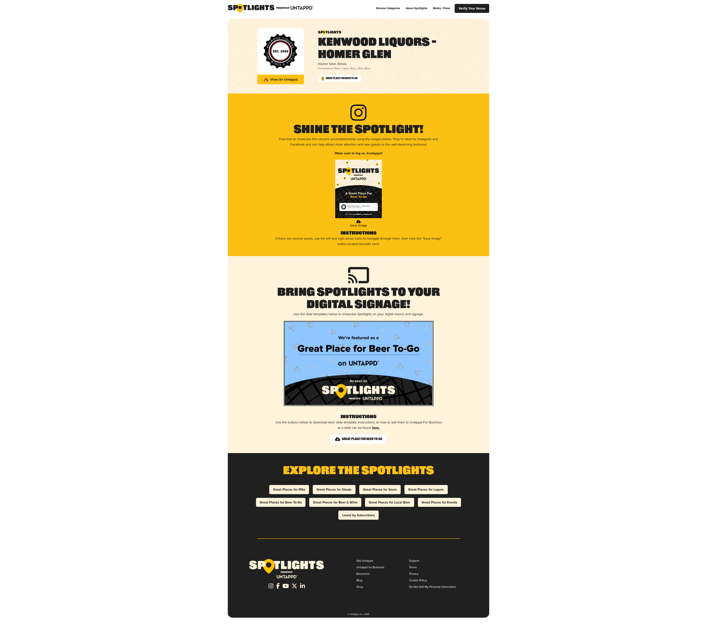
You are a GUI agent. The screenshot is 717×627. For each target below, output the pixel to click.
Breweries (363, 574)
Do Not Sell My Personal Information (432, 587)
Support (414, 561)
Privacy (413, 574)
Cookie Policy (418, 580)
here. (376, 427)
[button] (388, 8)
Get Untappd (364, 561)
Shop (359, 587)
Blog (359, 580)
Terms (413, 567)
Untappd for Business (370, 567)
